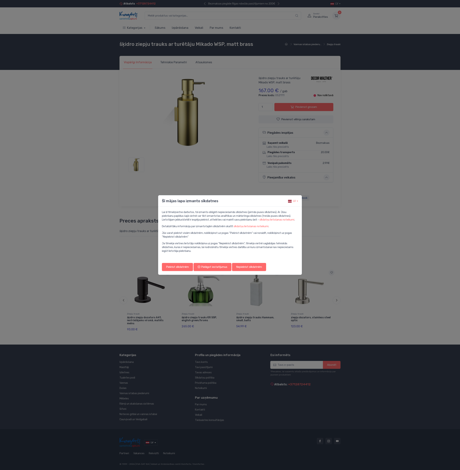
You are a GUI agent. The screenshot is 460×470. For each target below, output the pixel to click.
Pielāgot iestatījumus (213, 267)
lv (294, 201)
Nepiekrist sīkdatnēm (249, 267)
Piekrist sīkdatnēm (177, 267)
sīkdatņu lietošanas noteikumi (276, 219)
